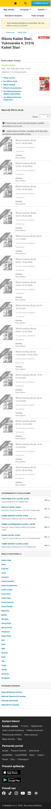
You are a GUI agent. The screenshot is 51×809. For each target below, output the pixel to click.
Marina (4, 615)
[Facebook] (4, 793)
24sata (5, 750)
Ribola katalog (9, 84)
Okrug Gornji (6, 627)
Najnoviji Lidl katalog (9, 700)
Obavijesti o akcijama (13, 15)
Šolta (3, 657)
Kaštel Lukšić (6, 589)
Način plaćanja (31, 734)
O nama (24, 725)
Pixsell (5, 759)
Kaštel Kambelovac (9, 585)
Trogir (3, 665)
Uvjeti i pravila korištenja (13, 730)
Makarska (5, 610)
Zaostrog (5, 673)
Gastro (41, 754)
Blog (20, 739)
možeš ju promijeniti (19, 25)
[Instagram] (16, 793)
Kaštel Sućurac (7, 602)
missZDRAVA (21, 754)
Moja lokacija (9, 9)
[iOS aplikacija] (11, 772)
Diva (13, 759)
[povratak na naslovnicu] (5, 3)
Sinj (2, 640)
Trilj (2, 661)
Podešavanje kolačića (12, 734)
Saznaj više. (17, 126)
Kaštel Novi (6, 594)
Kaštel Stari (22, 32)
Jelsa (3, 573)
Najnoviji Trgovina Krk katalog (13, 696)
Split (3, 648)
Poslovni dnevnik (18, 750)
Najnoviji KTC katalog (10, 704)
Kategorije (24, 9)
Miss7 (32, 754)
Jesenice (5, 577)
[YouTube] (23, 793)
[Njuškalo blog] (36, 793)
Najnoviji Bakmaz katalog (11, 692)
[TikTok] (10, 793)
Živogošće (5, 678)
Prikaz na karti (9, 78)
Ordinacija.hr (23, 759)
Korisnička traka (15, 3)
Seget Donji (6, 636)
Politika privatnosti (35, 730)
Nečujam (5, 619)
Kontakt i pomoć (10, 725)
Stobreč (4, 652)
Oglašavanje (36, 725)
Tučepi (4, 669)
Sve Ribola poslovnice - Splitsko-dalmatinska (12, 92)
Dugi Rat (4, 568)
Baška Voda (6, 560)
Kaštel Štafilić (7, 606)
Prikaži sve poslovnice (12, 88)
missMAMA (7, 754)
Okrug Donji (6, 623)
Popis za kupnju (37, 15)
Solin (3, 644)
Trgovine (41, 9)
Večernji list (34, 750)
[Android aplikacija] (11, 780)
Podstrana (5, 631)
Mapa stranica (8, 739)
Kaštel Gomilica (7, 581)
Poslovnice (10, 32)
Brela (3, 564)
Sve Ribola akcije (10, 81)
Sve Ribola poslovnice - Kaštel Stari (12, 98)
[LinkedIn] (30, 793)
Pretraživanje (25, 3)
